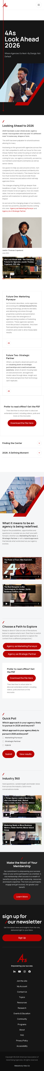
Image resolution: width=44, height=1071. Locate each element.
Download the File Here (21, 678)
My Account (22, 986)
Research (22, 1008)
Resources (22, 1002)
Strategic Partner (13, 741)
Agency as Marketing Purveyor (22, 208)
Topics (22, 997)
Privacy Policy (22, 1040)
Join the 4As (22, 981)
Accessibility (22, 1046)
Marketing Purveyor (13, 737)
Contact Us (22, 992)
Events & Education (22, 1013)
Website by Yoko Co (22, 1066)
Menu (39, 5)
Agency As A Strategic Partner (14, 211)
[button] (39, 443)
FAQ (22, 1035)
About (22, 1029)
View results (25, 754)
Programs (22, 1024)
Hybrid (8, 745)
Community (22, 1019)
